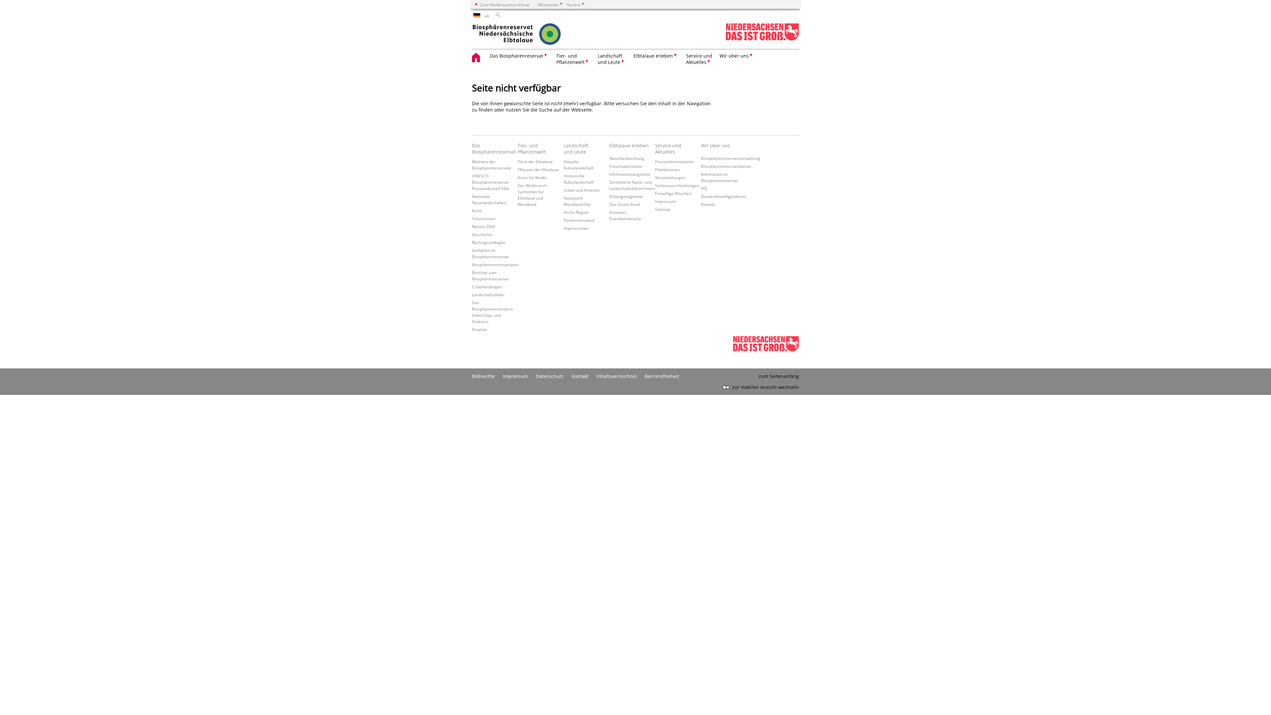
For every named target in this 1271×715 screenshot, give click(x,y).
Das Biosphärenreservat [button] (516, 56)
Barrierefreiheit (662, 376)
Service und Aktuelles (668, 148)
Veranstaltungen (670, 177)
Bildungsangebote (626, 196)
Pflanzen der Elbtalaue (538, 169)
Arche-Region (576, 212)
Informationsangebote (629, 174)
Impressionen (576, 228)
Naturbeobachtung (626, 158)
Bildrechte (483, 376)
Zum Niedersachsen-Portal (505, 4)
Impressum (665, 201)
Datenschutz (550, 376)
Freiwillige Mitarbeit (673, 193)
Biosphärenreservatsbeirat (726, 166)
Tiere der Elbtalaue (535, 161)
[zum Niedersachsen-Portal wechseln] (762, 39)
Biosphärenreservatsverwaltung (730, 158)
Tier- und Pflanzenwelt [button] (570, 59)
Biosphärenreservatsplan (495, 264)
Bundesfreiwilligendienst (723, 196)
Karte (477, 210)
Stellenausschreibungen (677, 185)
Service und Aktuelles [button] (699, 59)
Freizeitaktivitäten (625, 166)
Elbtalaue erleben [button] (653, 56)
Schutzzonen (483, 218)
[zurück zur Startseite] (530, 35)
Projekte (479, 329)
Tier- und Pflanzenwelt (532, 148)
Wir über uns (715, 145)
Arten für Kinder (532, 177)
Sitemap (662, 209)
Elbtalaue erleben (629, 145)
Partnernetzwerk (579, 220)
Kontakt (708, 204)
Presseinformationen (674, 161)
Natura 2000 (483, 226)
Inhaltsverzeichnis (616, 376)
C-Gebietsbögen (487, 286)
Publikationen (667, 169)
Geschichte (482, 234)
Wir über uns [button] (734, 56)
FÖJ (704, 188)
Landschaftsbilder (488, 294)
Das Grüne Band (624, 204)
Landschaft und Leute (576, 148)
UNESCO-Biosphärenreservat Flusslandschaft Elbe (490, 182)
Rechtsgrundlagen (488, 242)
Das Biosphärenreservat (493, 148)
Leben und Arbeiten (582, 190)
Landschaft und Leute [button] (610, 59)
